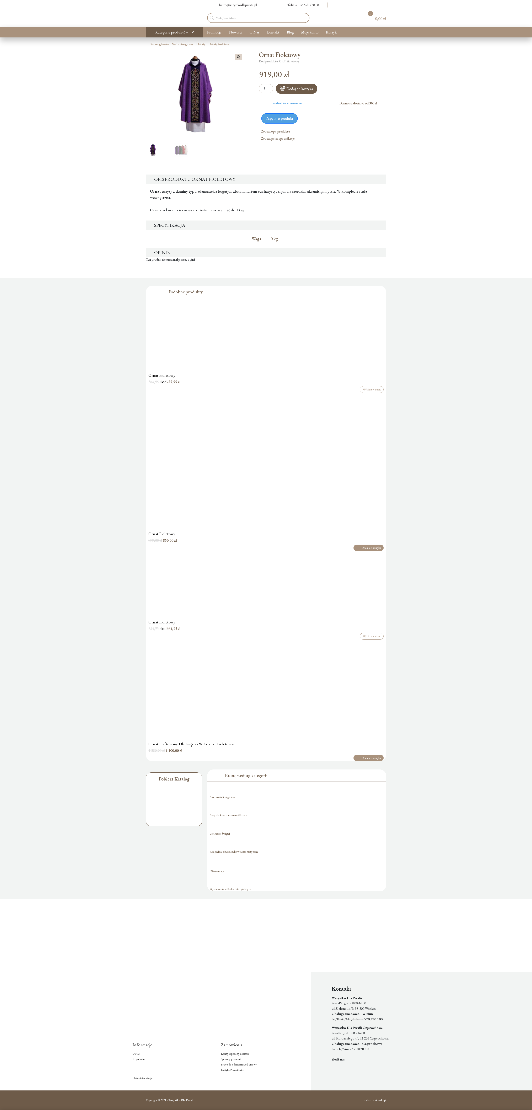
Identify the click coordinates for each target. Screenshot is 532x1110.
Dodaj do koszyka (299, 88)
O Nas (254, 32)
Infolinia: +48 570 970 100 (302, 5)
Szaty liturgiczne (182, 44)
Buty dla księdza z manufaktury (228, 815)
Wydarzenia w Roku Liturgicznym (230, 889)
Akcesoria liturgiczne (222, 797)
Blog (290, 32)
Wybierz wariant (372, 389)
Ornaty (201, 44)
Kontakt (273, 32)
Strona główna (159, 44)
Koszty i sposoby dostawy (235, 1053)
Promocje (214, 32)
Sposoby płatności (231, 1059)
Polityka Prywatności (232, 1070)
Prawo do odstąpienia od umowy (239, 1064)
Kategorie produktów (171, 32)
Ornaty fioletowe (219, 44)
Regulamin (139, 1059)
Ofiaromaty (217, 871)
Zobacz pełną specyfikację (278, 138)
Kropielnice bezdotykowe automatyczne (234, 852)
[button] (238, 57)
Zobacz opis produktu (276, 131)
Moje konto (310, 32)
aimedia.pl (380, 1100)
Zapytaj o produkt (279, 118)
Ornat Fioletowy (161, 375)
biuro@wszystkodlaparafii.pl (238, 5)
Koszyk (331, 32)
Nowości (235, 32)
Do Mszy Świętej (220, 833)
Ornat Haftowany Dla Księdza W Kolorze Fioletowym (192, 744)
